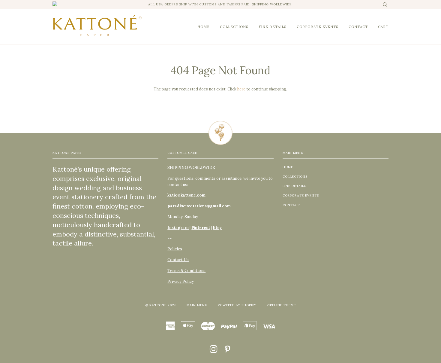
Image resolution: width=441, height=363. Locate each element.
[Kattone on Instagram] (214, 351)
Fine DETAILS (272, 26)
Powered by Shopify (237, 305)
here (241, 89)
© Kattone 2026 (160, 305)
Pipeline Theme (281, 305)
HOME (203, 26)
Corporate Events (317, 26)
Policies (174, 249)
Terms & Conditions (186, 270)
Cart (383, 26)
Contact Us (178, 259)
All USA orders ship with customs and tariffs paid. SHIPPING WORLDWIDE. (220, 4)
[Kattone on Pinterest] (228, 351)
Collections (234, 26)
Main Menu (197, 305)
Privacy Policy (180, 281)
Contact (358, 26)
